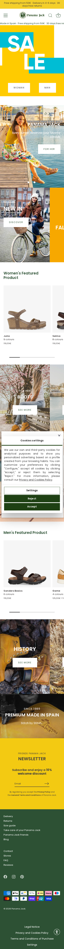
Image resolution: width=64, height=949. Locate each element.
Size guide (10, 825)
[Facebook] (5, 876)
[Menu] (6, 15)
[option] (32, 146)
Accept (32, 506)
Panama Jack (18, 908)
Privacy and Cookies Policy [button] (32, 933)
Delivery (8, 816)
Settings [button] (32, 945)
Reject (32, 498)
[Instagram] (13, 876)
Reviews (8, 865)
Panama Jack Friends (16, 834)
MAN (47, 87)
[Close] (59, 436)
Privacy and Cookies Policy (35, 480)
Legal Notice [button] (32, 927)
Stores (7, 855)
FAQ (6, 860)
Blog (6, 839)
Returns (8, 821)
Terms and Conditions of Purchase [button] (32, 938)
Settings (32, 490)
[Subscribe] (46, 784)
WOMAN (19, 87)
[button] (28, 182)
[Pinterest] (22, 876)
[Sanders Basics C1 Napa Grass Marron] (27, 563)
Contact (8, 851)
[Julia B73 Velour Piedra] (27, 309)
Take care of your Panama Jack (22, 830)
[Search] (50, 16)
